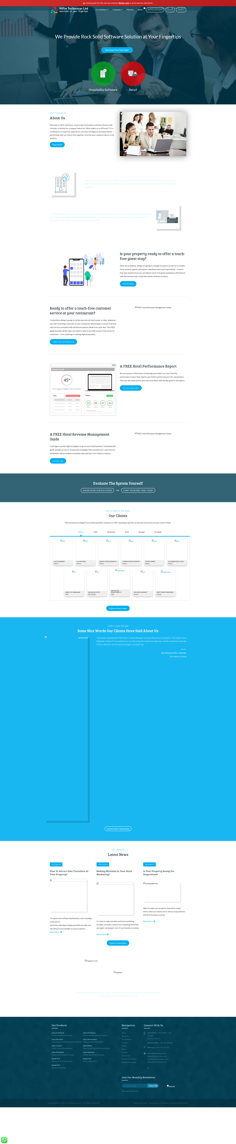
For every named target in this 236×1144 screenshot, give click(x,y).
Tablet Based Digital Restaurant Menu (96, 1048)
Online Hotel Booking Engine (93, 1042)
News (140, 9)
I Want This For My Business (63, 342)
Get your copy (57, 461)
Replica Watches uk (58, 123)
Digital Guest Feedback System (63, 1055)
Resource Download (129, 1059)
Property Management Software (174, 1103)
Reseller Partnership (129, 1062)
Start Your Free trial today (138, 490)
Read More (57, 144)
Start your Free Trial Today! (117, 50)
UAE (95, 532)
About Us (125, 1036)
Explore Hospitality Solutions (97, 193)
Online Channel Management (62, 1048)
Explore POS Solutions (59, 227)
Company (117, 9)
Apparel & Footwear (59, 1068)
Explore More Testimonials (118, 829)
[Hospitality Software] (103, 74)
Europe (142, 532)
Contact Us (181, 10)
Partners (130, 9)
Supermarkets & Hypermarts (62, 1061)
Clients (124, 1046)
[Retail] (133, 74)
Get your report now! (131, 388)
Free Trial (170, 10)
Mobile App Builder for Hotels (93, 1055)
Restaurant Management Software (95, 1035)
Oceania (157, 532)
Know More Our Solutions (97, 490)
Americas (111, 532)
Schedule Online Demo (155, 10)
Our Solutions (101, 9)
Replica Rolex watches (89, 117)
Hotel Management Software (62, 1035)
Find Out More (128, 284)
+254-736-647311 (163, 1047)
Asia (127, 532)
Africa (81, 532)
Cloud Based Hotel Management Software (67, 1042)
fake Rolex (59, 120)
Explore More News (118, 943)
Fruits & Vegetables (90, 1061)
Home (124, 1033)
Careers (124, 1052)
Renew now (124, 3)
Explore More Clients (118, 608)
